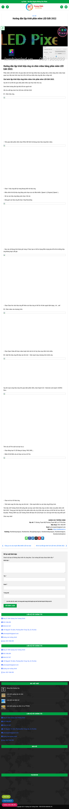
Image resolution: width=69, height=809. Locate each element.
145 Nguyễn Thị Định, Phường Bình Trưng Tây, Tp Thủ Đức (19, 630)
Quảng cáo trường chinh (10, 637)
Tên (5, 576)
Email (5, 584)
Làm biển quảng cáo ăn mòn (15, 694)
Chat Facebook (8, 801)
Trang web (6, 593)
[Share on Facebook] (29, 538)
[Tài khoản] (7, 6)
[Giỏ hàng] (66, 6)
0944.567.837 (7, 626)
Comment (9, 696)
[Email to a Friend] (36, 538)
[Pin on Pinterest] (39, 538)
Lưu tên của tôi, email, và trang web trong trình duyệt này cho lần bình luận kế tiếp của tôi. (29, 601)
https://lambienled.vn (59, 529)
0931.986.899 (7, 622)
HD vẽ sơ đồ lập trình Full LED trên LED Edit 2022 (50, 546)
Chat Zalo (6, 796)
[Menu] (3, 6)
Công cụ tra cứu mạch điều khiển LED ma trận (17, 546)
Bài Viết (34, 16)
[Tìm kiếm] (61, 6)
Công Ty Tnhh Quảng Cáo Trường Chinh (14, 618)
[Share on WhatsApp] (26, 538)
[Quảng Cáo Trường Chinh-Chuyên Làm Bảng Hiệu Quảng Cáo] (34, 7)
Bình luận (6, 560)
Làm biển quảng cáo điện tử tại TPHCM (18, 706)
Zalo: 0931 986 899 (8, 641)
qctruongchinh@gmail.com (11, 633)
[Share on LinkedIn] (42, 538)
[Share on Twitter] (32, 538)
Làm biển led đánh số (13, 700)
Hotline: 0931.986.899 (10, 805)
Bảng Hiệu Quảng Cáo (13, 688)
